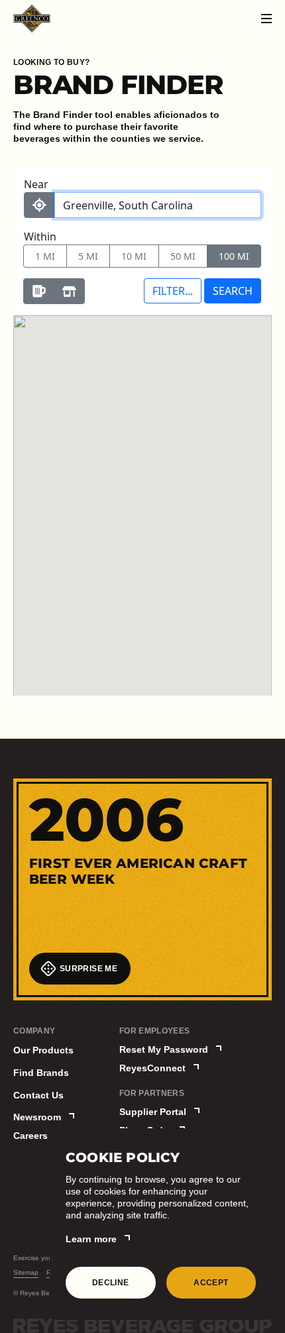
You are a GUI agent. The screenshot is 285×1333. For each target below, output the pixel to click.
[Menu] (266, 18)
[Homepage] (31, 18)
